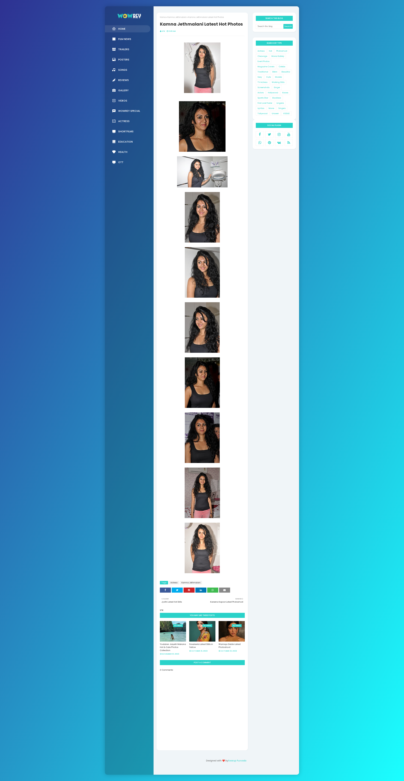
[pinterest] (269, 142)
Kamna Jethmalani (176, 17)
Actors (261, 92)
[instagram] (279, 134)
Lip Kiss (261, 108)
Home (163, 17)
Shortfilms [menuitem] (126, 131)
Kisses (285, 92)
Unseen (275, 113)
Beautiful (286, 71)
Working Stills (278, 82)
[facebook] (260, 134)
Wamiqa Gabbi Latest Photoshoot (230, 646)
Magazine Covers (266, 66)
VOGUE (286, 113)
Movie (271, 108)
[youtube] (289, 134)
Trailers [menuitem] (123, 49)
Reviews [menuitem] (123, 80)
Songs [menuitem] (122, 70)
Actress (174, 582)
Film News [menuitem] (124, 39)
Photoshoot (281, 51)
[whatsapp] (260, 142)
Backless (276, 97)
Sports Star (263, 97)
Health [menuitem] (122, 152)
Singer (277, 87)
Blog (232, 769)
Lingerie (280, 103)
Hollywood (273, 92)
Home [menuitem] (121, 29)
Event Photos (264, 61)
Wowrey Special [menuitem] (129, 111)
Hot (270, 51)
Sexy (260, 77)
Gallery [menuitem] (123, 90)
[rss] (289, 142)
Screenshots (264, 87)
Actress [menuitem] (124, 121)
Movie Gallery (277, 56)
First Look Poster (265, 103)
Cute (268, 77)
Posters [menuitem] (123, 59)
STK (163, 31)
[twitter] (269, 134)
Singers (282, 108)
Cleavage (262, 56)
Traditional (263, 71)
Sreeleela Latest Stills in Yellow (201, 646)
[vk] (279, 142)
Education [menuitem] (125, 142)
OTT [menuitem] (120, 162)
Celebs (282, 66)
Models (278, 77)
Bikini (274, 71)
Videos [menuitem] (122, 100)
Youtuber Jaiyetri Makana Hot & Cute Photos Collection (173, 647)
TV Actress (262, 82)
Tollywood (262, 113)
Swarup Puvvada (237, 760)
